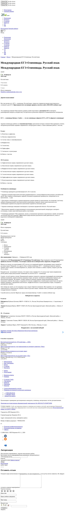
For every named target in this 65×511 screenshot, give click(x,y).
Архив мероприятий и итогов (12, 388)
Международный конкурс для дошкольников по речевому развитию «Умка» (23, 346)
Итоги (8, 57)
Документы (7, 381)
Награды (6, 385)
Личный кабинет (9, 11)
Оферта (6, 429)
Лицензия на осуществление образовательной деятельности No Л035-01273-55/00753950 (26, 403)
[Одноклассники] (5, 440)
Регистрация (7, 10)
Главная (3, 57)
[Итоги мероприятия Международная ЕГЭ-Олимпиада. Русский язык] (5, 15)
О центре (6, 21)
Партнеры (7, 384)
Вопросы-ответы (9, 375)
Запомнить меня (5, 460)
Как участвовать (9, 363)
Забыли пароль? (15, 460)
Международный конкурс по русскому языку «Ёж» (15, 355)
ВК (5, 25)
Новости (6, 22)
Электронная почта (6, 456)
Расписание (7, 18)
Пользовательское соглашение (12, 428)
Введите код (4, 503)
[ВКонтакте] (5, 437)
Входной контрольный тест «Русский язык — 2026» (16, 342)
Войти (6, 370)
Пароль (3, 458)
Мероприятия (8, 361)
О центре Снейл (8, 379)
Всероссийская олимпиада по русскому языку (14, 351)
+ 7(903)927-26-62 (9, 394)
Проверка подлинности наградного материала (17, 390)
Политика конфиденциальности (13, 426)
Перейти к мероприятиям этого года (11, 92)
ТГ (5, 24)
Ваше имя (3, 493)
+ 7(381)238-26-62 (9, 393)
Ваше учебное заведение (8, 496)
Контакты (7, 367)
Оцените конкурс (6, 489)
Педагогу (6, 19)
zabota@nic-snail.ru (9, 396)
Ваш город (4, 500)
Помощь (6, 376)
